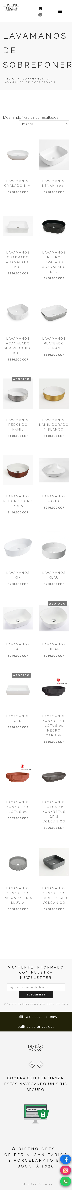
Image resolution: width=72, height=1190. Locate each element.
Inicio (9, 78)
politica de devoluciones (36, 1016)
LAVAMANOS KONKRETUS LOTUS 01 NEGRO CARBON (54, 725)
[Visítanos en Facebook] (65, 1159)
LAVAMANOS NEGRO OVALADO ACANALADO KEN (54, 262)
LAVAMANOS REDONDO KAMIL (18, 424)
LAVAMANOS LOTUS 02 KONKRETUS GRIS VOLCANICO (54, 811)
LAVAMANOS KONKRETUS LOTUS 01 (18, 807)
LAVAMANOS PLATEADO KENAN (54, 343)
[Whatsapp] (40, 1064)
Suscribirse (36, 994)
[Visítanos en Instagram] (65, 1170)
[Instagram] (31, 1064)
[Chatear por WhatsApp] (65, 1181)
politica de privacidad (36, 1026)
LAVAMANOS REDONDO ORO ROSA (18, 501)
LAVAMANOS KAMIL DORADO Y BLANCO (54, 424)
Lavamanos (33, 78)
